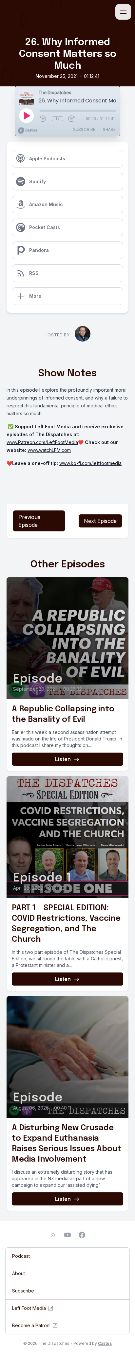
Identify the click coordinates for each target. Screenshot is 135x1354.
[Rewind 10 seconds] (43, 118)
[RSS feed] (53, 1235)
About (18, 1273)
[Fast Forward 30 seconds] (71, 118)
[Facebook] (82, 1235)
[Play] (26, 115)
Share (109, 129)
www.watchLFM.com (49, 450)
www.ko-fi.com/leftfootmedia (90, 463)
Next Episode (100, 521)
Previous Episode (29, 521)
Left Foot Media (29, 1308)
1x (57, 118)
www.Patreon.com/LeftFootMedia (42, 442)
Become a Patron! (31, 1325)
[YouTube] (67, 1235)
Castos (105, 1343)
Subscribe (84, 129)
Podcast (21, 1256)
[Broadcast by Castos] (27, 130)
